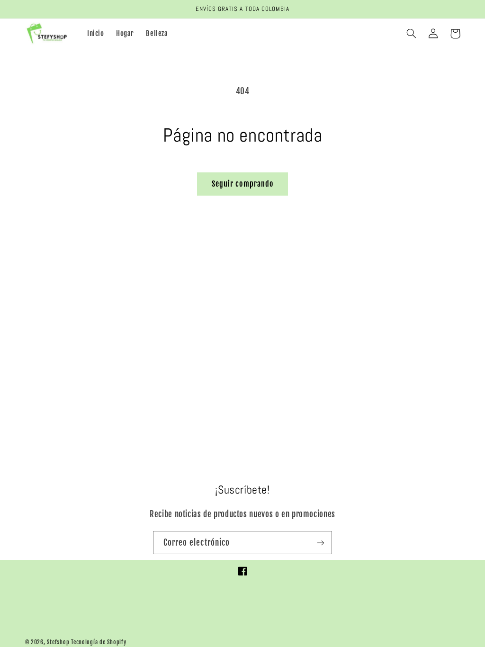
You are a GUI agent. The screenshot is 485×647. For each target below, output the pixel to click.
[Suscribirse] (321, 542)
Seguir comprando (242, 184)
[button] (411, 34)
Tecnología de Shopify (98, 642)
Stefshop (58, 642)
